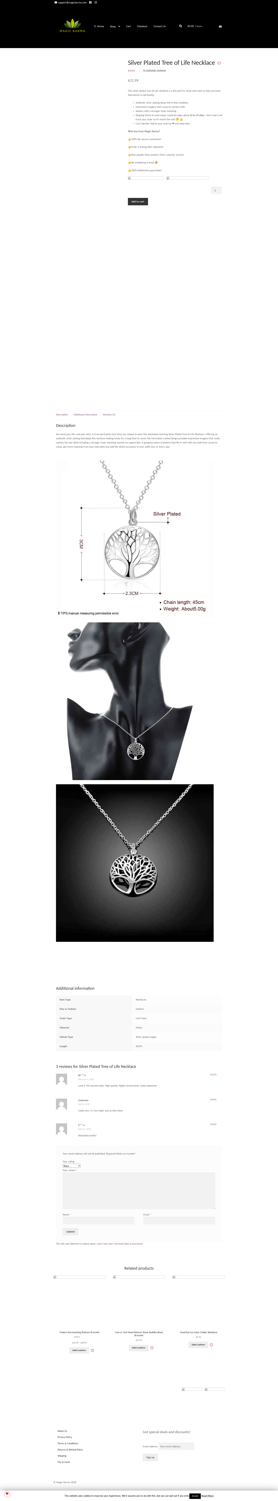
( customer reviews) (154, 70)
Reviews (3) (109, 415)
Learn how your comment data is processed (119, 1244)
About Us (62, 1431)
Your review (70, 1170)
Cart (128, 26)
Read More (207, 1496)
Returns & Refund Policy (70, 1450)
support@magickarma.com (72, 2)
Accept (195, 1496)
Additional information (85, 415)
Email (147, 1215)
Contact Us (159, 26)
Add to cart (137, 201)
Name (67, 1215)
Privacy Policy (65, 1437)
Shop (113, 26)
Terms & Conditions (68, 1443)
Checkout (142, 26)
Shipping (62, 1456)
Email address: (151, 1446)
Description (62, 415)
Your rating (68, 1161)
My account (64, 1462)
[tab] (62, 415)
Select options (79, 1350)
